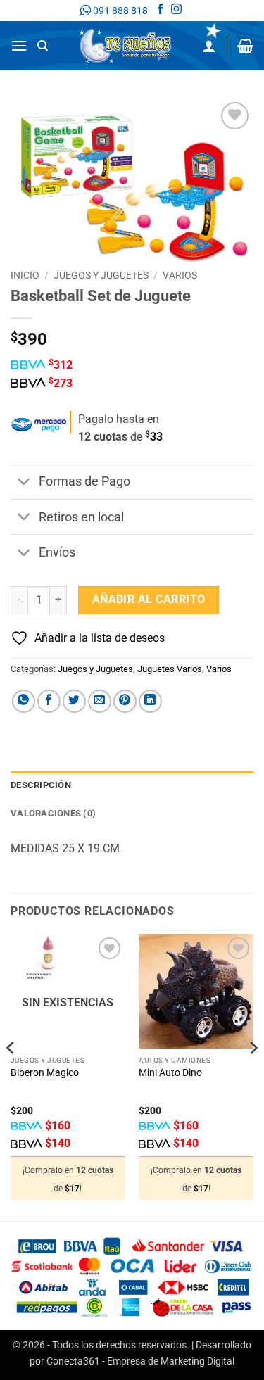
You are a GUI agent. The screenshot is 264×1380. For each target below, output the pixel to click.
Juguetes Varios (169, 669)
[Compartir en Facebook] (49, 701)
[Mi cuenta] (209, 45)
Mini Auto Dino (170, 1072)
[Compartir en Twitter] (74, 701)
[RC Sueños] (125, 45)
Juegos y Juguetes (101, 275)
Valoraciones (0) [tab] (53, 813)
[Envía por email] (99, 701)
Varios (180, 275)
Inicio (25, 275)
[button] (19, 45)
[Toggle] (24, 483)
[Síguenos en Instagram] (176, 10)
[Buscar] (42, 45)
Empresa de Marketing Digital (170, 1361)
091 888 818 (119, 10)
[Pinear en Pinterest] (125, 701)
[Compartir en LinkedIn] (150, 701)
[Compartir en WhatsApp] (23, 701)
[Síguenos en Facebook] (160, 10)
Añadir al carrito (149, 599)
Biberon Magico (45, 1072)
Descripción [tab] (41, 785)
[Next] (252, 1075)
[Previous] (11, 1075)
